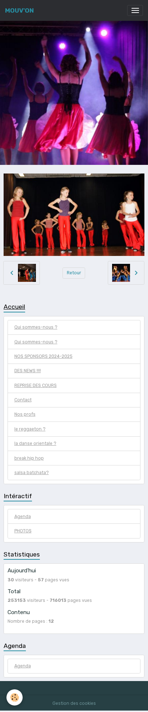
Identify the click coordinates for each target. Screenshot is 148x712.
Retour (74, 272)
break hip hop (29, 458)
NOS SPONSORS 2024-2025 (43, 356)
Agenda (22, 516)
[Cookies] (14, 697)
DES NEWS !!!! (27, 370)
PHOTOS (23, 530)
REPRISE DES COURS (35, 385)
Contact (23, 399)
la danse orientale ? (35, 443)
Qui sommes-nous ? (35, 327)
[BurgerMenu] (135, 10)
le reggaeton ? (30, 429)
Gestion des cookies (74, 703)
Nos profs (25, 414)
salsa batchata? (31, 472)
